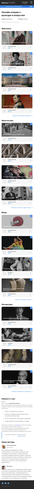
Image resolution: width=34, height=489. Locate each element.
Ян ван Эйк (26, 6)
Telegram (25, 3)
